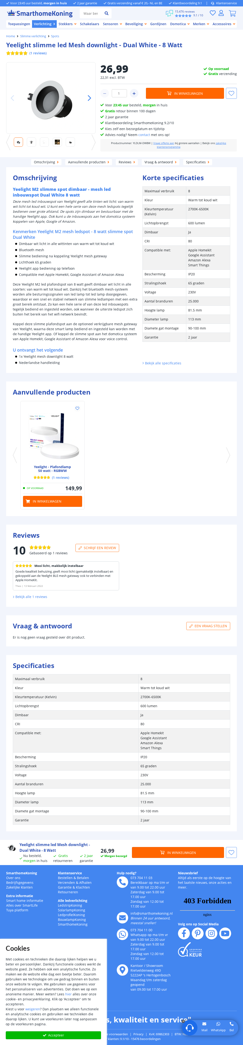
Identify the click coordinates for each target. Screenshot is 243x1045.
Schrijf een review (100, 548)
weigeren (32, 1009)
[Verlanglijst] (213, 13)
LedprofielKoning (71, 915)
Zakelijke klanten (19, 887)
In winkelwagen (188, 93)
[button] (88, 98)
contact (144, 134)
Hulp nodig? (126, 873)
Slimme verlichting (33, 36)
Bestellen (65, 878)
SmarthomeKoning (21, 873)
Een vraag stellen (211, 626)
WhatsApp (218, 1030)
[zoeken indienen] (107, 13)
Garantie (65, 887)
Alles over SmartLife (22, 905)
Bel (231, 1030)
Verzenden (66, 882)
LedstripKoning (70, 905)
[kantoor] (122, 970)
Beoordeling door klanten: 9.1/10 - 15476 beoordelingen (122, 1039)
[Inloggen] (221, 13)
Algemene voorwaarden (111, 1034)
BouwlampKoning (72, 919)
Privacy (138, 1034)
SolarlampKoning (71, 910)
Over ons (13, 878)
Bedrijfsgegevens (19, 882)
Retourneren (68, 892)
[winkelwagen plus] (134, 93)
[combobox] (91, 13)
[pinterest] (198, 933)
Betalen (83, 878)
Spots (55, 36)
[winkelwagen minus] (104, 93)
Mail (204, 1030)
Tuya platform (17, 910)
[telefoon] (122, 882)
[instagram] (211, 933)
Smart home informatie (24, 900)
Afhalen (85, 882)
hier (68, 994)
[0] (232, 13)
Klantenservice (226, 3)
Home (10, 36)
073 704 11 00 (141, 930)
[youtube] (225, 933)
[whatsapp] (122, 934)
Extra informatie (19, 896)
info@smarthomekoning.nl (152, 913)
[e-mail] (122, 917)
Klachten (83, 887)
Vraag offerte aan (163, 143)
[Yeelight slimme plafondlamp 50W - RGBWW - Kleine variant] (52, 433)
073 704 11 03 (141, 878)
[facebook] (184, 933)
